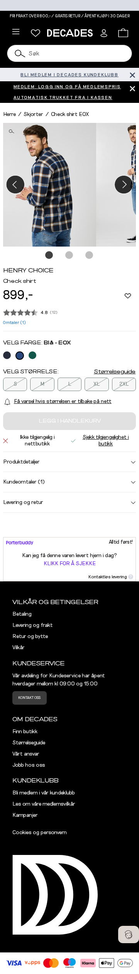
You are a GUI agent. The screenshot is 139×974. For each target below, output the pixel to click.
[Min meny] (35, 33)
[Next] (124, 185)
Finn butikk (24, 731)
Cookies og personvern (39, 832)
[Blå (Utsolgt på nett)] (7, 355)
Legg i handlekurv (70, 421)
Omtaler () (14, 323)
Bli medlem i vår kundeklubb (43, 793)
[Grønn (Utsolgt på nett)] (32, 355)
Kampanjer (25, 815)
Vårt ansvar (25, 754)
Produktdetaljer (21, 462)
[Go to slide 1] (49, 255)
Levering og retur (23, 502)
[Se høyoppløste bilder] (49, 185)
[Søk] (20, 53)
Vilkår (18, 647)
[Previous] (15, 185)
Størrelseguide (115, 371)
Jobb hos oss (28, 765)
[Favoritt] (128, 295)
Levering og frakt (32, 625)
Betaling (22, 614)
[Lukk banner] (132, 74)
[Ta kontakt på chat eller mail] (128, 934)
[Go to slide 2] (69, 255)
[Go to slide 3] (89, 255)
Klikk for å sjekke (70, 563)
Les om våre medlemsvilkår (43, 804)
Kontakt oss (29, 698)
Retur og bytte (30, 636)
